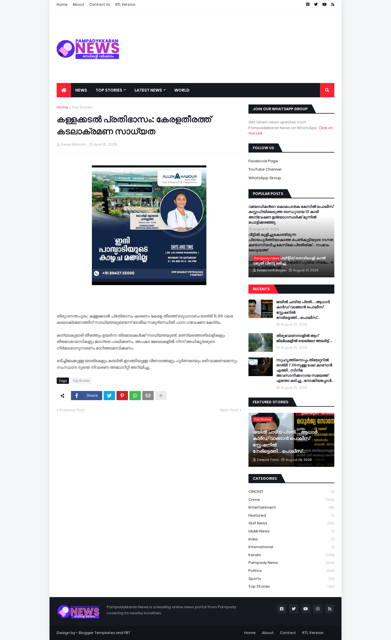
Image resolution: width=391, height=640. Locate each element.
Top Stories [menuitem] (109, 90)
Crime (291, 499)
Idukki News (291, 531)
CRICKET (291, 491)
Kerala (291, 555)
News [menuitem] (81, 90)
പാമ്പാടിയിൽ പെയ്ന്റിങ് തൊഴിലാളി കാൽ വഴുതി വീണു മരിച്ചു (289, 261)
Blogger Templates (97, 632)
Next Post (229, 410)
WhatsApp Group (264, 178)
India (291, 539)
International (291, 547)
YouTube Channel (264, 169)
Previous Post (72, 410)
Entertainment (291, 507)
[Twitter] (109, 395)
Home (62, 107)
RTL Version (312, 632)
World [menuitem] (181, 90)
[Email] (148, 395)
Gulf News (291, 523)
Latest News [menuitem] (148, 90)
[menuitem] (64, 90)
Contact (288, 632)
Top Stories (82, 107)
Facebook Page (263, 161)
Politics (291, 570)
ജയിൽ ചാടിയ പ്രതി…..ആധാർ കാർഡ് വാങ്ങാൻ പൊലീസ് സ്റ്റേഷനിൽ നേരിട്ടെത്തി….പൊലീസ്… (303, 309)
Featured (291, 515)
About (268, 632)
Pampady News (291, 562)
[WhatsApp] (135, 395)
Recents (261, 289)
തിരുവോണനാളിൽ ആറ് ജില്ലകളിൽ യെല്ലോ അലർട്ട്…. (304, 338)
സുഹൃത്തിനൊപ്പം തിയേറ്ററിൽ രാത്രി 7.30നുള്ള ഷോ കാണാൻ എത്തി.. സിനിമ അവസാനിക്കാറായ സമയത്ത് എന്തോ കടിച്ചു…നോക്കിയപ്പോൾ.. (304, 370)
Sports (291, 578)
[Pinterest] (122, 395)
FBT (127, 632)
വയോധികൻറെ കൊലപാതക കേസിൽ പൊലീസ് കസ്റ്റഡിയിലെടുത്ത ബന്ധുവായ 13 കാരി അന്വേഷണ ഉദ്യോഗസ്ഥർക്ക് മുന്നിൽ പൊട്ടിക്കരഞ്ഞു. (290, 214)
